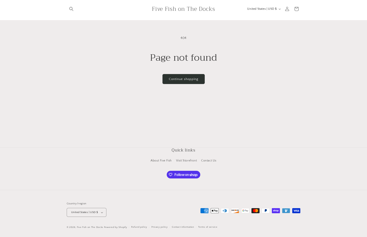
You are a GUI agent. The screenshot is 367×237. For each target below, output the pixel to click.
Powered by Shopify (115, 227)
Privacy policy (159, 227)
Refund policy (139, 227)
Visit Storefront (186, 160)
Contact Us (208, 160)
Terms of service (207, 227)
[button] (71, 9)
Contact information (183, 227)
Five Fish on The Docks (90, 227)
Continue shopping (183, 79)
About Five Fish (161, 160)
